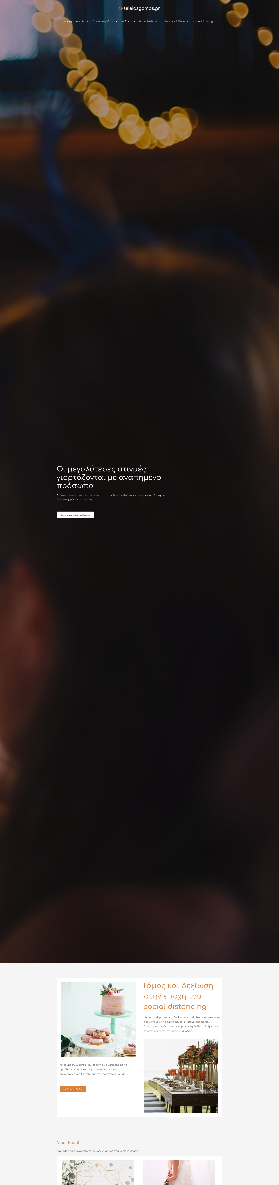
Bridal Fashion (148, 21)
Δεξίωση (126, 21)
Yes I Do (80, 21)
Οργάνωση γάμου (103, 21)
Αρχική (67, 21)
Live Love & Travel (174, 21)
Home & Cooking (203, 21)
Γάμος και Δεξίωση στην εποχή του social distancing (179, 996)
